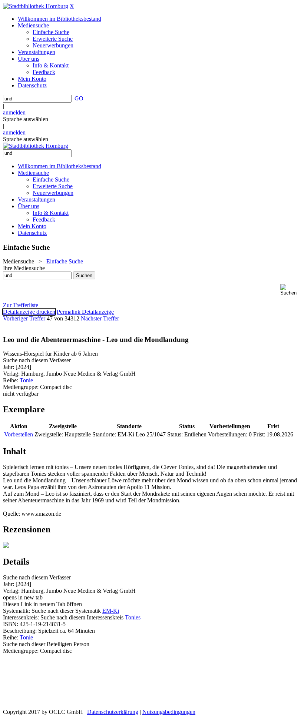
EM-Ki (110, 611)
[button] (290, 290)
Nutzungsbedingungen (168, 712)
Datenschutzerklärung (112, 712)
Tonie (26, 380)
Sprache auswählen (25, 119)
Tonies (133, 617)
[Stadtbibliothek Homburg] (35, 6)
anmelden (14, 112)
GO (79, 98)
